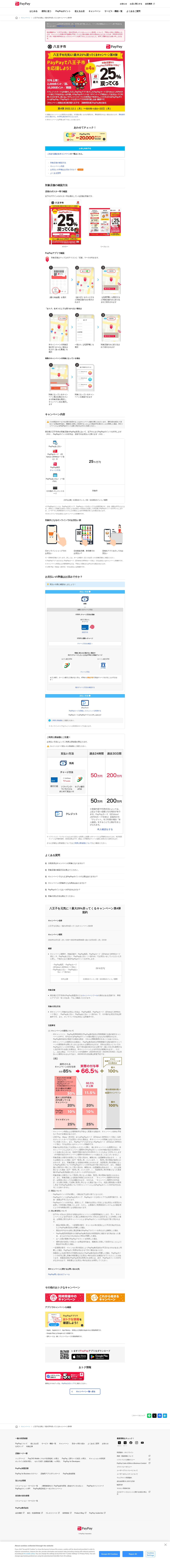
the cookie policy (29, 1554)
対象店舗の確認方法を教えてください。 (64, 870)
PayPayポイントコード (95, 1486)
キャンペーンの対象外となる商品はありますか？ (67, 883)
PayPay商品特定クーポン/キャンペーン (47, 1489)
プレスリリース (51, 1513)
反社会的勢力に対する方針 (126, 1481)
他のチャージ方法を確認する (85, 687)
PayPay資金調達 (69, 1474)
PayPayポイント (63, 11)
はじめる (34, 11)
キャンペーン (95, 11)
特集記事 (29, 1446)
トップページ (20, 1458)
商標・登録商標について (125, 1456)
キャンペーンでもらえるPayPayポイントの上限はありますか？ (73, 876)
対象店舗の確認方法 (58, 163)
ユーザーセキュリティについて (127, 1474)
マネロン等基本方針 (123, 1488)
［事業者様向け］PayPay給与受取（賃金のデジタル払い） (62, 1486)
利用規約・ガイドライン (125, 1452)
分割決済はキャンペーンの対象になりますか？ (66, 863)
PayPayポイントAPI (22, 1489)
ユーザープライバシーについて (127, 1470)
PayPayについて (21, 1443)
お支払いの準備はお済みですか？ (63, 170)
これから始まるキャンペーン (58, 154)
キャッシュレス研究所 (97, 1458)
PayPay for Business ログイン (26, 1474)
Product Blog (79, 1513)
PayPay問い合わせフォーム (59, 1274)
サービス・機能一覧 (113, 11)
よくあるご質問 (133, 11)
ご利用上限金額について (82, 843)
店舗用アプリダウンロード (50, 1474)
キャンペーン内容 (57, 166)
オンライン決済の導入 (23, 1461)
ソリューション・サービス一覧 (26, 1486)
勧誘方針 (120, 1485)
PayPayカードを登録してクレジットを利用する (85, 711)
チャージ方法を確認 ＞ (85, 643)
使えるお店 (80, 11)
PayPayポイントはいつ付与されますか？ (64, 890)
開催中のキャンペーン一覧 (66, 26)
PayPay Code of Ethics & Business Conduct (131, 1463)
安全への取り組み (78, 1443)
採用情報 (65, 1513)
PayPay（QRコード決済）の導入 (74, 1458)
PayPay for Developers (71, 1461)
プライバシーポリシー (124, 1467)
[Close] (165, 1544)
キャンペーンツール (90, 995)
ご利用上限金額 (56, 720)
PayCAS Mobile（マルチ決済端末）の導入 (43, 1458)
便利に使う (47, 11)
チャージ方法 (55, 470)
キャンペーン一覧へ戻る (85, 1391)
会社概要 (148, 4)
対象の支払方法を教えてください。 (62, 896)
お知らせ (123, 4)
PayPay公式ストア (68, 1383)
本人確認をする (105, 829)
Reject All (133, 1554)
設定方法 (85, 632)
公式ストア (19, 1446)
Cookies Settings (150, 1554)
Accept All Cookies (109, 1554)
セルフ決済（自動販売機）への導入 (47, 1461)
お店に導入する (136, 4)
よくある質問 (55, 173)
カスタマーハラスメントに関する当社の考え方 (132, 1493)
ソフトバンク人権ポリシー (126, 1460)
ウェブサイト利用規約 (124, 1478)
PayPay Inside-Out (96, 1513)
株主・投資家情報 (33, 1513)
